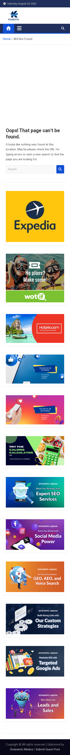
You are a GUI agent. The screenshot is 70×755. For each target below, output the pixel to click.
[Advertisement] (35, 82)
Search (60, 169)
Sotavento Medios (21, 749)
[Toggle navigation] (19, 28)
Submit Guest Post (48, 749)
